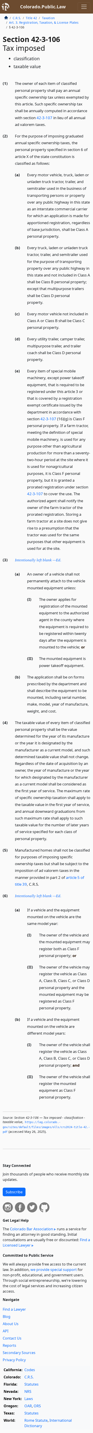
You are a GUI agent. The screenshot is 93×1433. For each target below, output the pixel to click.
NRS (27, 1391)
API (5, 1330)
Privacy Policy (14, 1359)
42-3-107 (44, 117)
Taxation (48, 18)
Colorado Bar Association (31, 1228)
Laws (28, 1398)
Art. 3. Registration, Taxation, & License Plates (44, 22)
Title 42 (31, 18)
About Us (11, 1323)
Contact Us (12, 1338)
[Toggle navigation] (84, 6)
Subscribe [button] (14, 1191)
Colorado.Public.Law (43, 7)
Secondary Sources (19, 1352)
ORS (37, 1405)
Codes (29, 1369)
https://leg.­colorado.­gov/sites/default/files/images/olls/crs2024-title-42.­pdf (46, 1127)
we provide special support (53, 1269)
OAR (28, 1405)
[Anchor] (48, 124)
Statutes (31, 1384)
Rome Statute (36, 1420)
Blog (6, 1316)
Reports (9, 1345)
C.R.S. (17, 18)
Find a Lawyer (14, 1309)
